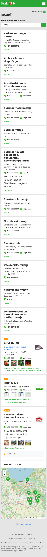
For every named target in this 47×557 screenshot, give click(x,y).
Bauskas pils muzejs (16, 199)
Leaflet (26, 518)
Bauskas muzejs (14, 130)
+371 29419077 (12, 358)
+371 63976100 (12, 173)
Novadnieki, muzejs (16, 221)
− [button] (4, 474)
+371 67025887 (12, 118)
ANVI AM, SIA (11, 343)
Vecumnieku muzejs (16, 265)
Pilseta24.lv (11, 383)
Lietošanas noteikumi (17, 539)
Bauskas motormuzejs (17, 108)
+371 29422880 (12, 71)
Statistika (39, 543)
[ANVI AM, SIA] (6, 363)
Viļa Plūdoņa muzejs (16, 289)
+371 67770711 (12, 390)
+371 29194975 (12, 299)
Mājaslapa (26, 96)
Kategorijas (37, 11)
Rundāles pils (12, 243)
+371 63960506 (12, 140)
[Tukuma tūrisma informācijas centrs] (6, 442)
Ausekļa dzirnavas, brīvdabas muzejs (15, 85)
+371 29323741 (12, 277)
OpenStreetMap (34, 518)
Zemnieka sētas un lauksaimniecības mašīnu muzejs (15, 314)
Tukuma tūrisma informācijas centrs (16, 416)
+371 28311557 (12, 427)
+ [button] (4, 471)
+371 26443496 (13, 327)
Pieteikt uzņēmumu (8, 543)
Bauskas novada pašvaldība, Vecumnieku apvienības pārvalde (16, 156)
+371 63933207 (12, 231)
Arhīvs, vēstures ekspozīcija (14, 60)
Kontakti (32, 539)
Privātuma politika (26, 543)
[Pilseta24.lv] (6, 394)
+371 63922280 (12, 209)
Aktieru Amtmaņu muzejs (15, 35)
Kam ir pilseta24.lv (17, 535)
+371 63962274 (12, 253)
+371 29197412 (12, 96)
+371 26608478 (12, 46)
